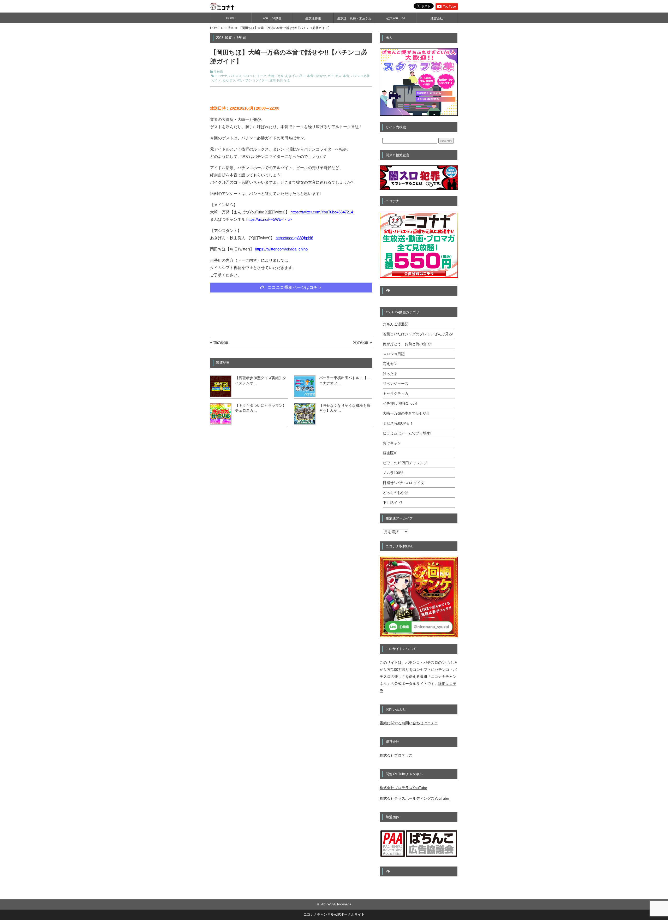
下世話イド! (392, 502)
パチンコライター (255, 80)
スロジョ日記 (394, 354)
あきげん (291, 76)
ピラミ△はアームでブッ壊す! (407, 433)
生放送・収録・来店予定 (354, 18)
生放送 (218, 72)
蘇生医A (389, 453)
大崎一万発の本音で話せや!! (406, 413)
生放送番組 (313, 18)
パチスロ (235, 76)
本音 (346, 76)
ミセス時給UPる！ (398, 423)
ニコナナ (221, 76)
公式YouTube (395, 18)
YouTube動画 (272, 18)
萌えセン (390, 364)
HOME (230, 18)
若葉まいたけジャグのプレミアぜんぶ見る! (418, 334)
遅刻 (272, 80)
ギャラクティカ (395, 393)
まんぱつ (228, 80)
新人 (338, 76)
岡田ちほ (283, 80)
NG (238, 80)
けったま (390, 374)
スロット (249, 76)
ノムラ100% (393, 473)
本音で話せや (316, 76)
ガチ (330, 76)
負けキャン (392, 443)
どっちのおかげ (395, 493)
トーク (261, 76)
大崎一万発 (276, 76)
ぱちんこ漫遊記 (395, 324)
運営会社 (437, 18)
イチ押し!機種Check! (400, 403)
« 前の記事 (219, 342)
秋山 (302, 76)
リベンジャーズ (395, 383)
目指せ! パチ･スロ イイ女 (403, 483)
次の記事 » (362, 342)
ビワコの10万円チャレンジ (405, 463)
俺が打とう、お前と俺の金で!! (407, 344)
